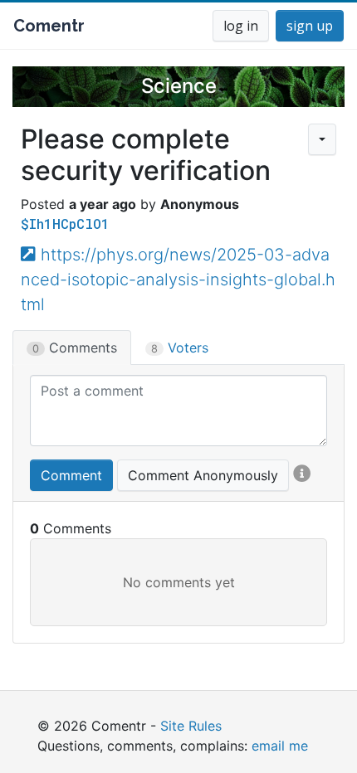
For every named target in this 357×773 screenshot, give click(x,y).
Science (179, 86)
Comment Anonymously (203, 475)
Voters (179, 347)
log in (240, 26)
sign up (309, 26)
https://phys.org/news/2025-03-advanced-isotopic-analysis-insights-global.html (178, 279)
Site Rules (191, 725)
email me (280, 745)
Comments (74, 347)
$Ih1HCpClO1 (65, 223)
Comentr (49, 26)
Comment (71, 475)
